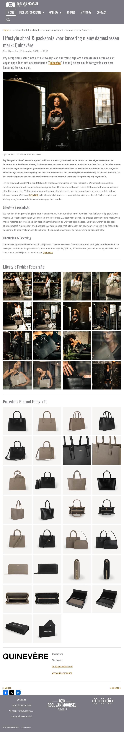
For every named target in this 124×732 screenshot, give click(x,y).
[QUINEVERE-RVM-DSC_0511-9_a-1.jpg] (107, 451)
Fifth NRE (33, 195)
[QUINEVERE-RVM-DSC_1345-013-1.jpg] (47, 569)
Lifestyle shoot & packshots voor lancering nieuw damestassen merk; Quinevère (52, 30)
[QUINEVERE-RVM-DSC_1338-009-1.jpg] (17, 628)
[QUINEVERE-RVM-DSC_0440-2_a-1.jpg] (107, 421)
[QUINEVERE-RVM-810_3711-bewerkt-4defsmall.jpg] (107, 286)
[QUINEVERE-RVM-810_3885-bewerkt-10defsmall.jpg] (47, 345)
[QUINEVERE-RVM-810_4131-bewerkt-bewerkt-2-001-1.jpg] (107, 375)
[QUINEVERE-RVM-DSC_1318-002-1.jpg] (47, 510)
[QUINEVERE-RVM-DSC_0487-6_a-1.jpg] (17, 451)
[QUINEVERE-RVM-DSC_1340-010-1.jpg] (107, 569)
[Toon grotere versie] (62, 111)
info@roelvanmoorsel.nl (21, 716)
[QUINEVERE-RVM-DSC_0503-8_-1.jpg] (77, 421)
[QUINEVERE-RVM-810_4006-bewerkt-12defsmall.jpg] (107, 345)
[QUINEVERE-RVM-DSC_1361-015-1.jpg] (77, 510)
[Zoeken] (8, 19)
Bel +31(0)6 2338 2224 (21, 705)
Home (6, 30)
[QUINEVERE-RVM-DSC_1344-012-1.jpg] (17, 569)
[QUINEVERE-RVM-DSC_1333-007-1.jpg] (47, 599)
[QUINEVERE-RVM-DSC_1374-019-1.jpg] (107, 539)
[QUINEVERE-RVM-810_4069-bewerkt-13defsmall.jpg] (17, 375)
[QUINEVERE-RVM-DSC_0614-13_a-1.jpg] (77, 480)
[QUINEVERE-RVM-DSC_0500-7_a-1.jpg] (47, 421)
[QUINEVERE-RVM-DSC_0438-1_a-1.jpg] (17, 421)
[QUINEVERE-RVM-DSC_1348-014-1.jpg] (17, 599)
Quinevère (55, 62)
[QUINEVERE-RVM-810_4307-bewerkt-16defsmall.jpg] (77, 375)
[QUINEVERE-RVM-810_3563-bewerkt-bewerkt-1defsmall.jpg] (17, 286)
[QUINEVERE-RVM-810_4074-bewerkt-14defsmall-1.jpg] (47, 375)
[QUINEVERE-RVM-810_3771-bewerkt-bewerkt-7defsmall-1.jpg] (77, 316)
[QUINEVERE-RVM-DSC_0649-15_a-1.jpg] (47, 628)
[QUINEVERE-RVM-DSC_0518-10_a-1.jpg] (47, 451)
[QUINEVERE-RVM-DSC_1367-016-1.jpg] (17, 539)
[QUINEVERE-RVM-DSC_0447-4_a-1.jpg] (47, 480)
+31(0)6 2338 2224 (26, 711)
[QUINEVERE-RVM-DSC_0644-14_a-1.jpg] (107, 599)
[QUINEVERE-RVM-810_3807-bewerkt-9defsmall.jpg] (17, 345)
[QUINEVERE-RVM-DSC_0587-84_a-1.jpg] (107, 480)
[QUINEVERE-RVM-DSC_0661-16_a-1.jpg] (77, 451)
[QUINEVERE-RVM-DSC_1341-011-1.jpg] (77, 569)
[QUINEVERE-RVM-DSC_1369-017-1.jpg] (107, 510)
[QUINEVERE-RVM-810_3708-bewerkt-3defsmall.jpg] (77, 286)
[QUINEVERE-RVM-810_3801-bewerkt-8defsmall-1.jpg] (107, 316)
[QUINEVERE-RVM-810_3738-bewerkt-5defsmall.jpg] (17, 316)
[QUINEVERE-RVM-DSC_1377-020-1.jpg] (77, 539)
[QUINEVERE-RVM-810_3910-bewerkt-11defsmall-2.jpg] (77, 345)
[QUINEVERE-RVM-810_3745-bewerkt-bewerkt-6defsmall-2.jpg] (47, 316)
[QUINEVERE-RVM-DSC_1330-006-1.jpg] (17, 510)
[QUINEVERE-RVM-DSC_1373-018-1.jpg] (47, 539)
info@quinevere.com (62, 666)
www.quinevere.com (62, 673)
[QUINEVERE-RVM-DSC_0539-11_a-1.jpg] (17, 480)
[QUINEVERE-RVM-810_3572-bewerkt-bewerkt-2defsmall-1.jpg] (47, 286)
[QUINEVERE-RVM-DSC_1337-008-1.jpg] (77, 599)
